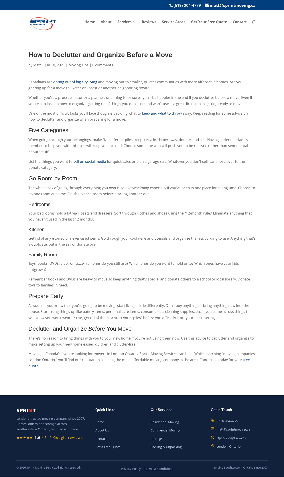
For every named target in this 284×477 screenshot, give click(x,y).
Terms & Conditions (158, 469)
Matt (37, 65)
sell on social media (89, 161)
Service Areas (173, 22)
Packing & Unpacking (166, 447)
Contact (240, 22)
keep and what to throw (162, 113)
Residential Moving (165, 422)
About (106, 22)
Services (124, 22)
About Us (102, 430)
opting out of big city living (75, 82)
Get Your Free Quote (209, 22)
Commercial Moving (165, 430)
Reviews (149, 22)
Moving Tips (79, 65)
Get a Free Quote (107, 447)
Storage (156, 439)
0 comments (102, 65)
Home (90, 22)
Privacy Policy (131, 469)
